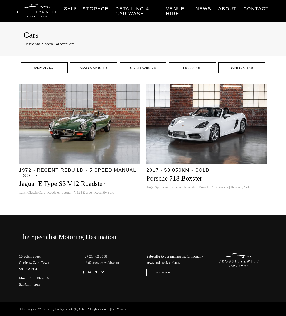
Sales (70, 8)
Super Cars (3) (242, 67)
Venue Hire (175, 11)
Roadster (53, 192)
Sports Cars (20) (143, 67)
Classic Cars (36, 192)
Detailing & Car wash (132, 11)
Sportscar (161, 187)
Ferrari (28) (192, 67)
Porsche (176, 187)
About (227, 8)
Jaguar (67, 192)
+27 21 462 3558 (95, 256)
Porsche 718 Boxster (213, 187)
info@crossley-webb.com (101, 262)
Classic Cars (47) (93, 67)
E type (87, 192)
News (204, 8)
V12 (77, 192)
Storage (95, 8)
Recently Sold (104, 192)
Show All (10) (44, 67)
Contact (256, 8)
